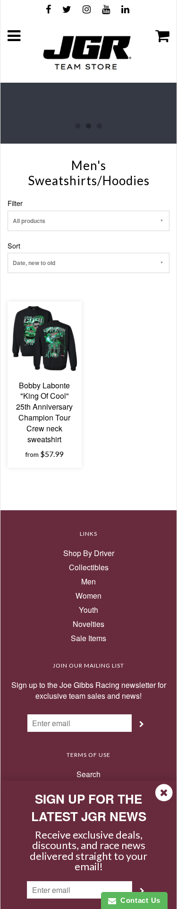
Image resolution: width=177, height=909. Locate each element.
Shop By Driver (88, 553)
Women (88, 596)
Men (88, 581)
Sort (14, 245)
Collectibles (89, 567)
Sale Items (88, 638)
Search (88, 774)
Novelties (88, 624)
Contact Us (138, 900)
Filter (15, 203)
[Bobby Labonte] (44, 337)
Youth (88, 610)
